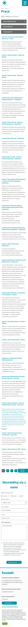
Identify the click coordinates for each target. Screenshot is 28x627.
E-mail (3, 514)
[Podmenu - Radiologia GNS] (25, 32)
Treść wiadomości (5, 522)
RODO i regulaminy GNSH (14, 555)
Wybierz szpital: (5, 499)
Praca (6, 8)
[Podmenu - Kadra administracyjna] (25, 21)
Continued (3, 429)
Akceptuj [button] (5, 623)
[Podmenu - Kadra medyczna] (25, 27)
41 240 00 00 (5, 599)
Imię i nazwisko (5, 507)
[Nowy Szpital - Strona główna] (4, 3)
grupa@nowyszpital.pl (7, 592)
